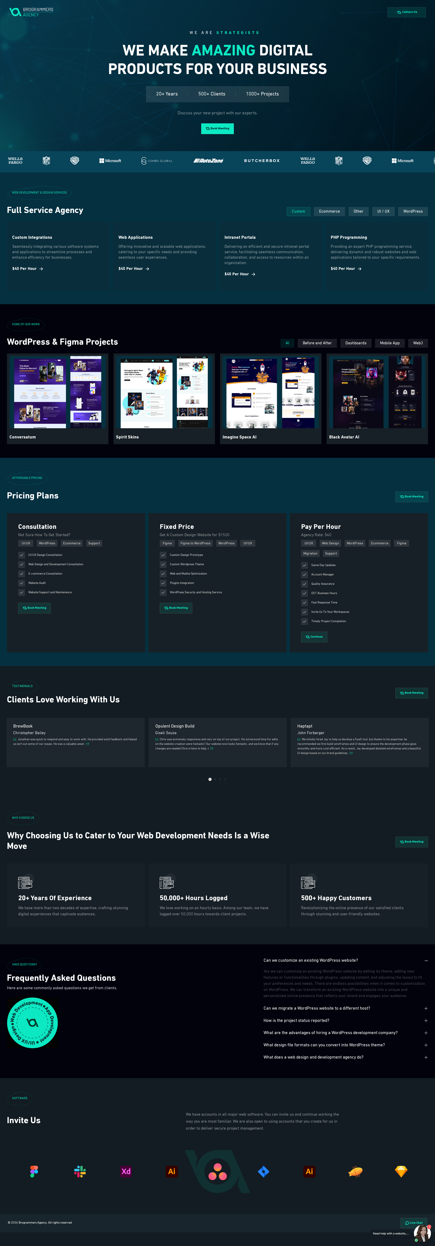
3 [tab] (220, 779)
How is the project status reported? (296, 1020)
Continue (316, 636)
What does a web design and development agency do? (313, 1057)
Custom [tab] (298, 212)
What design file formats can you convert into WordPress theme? (324, 1045)
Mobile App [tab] (390, 343)
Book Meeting (219, 128)
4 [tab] (225, 779)
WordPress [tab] (413, 212)
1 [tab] (210, 779)
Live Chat (416, 1223)
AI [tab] (287, 343)
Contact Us (409, 12)
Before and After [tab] (317, 343)
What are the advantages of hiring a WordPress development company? (331, 1033)
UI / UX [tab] (383, 212)
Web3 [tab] (418, 343)
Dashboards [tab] (356, 343)
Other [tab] (358, 212)
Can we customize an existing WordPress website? (311, 960)
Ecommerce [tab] (329, 212)
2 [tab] (215, 779)
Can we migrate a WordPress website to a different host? (317, 1008)
